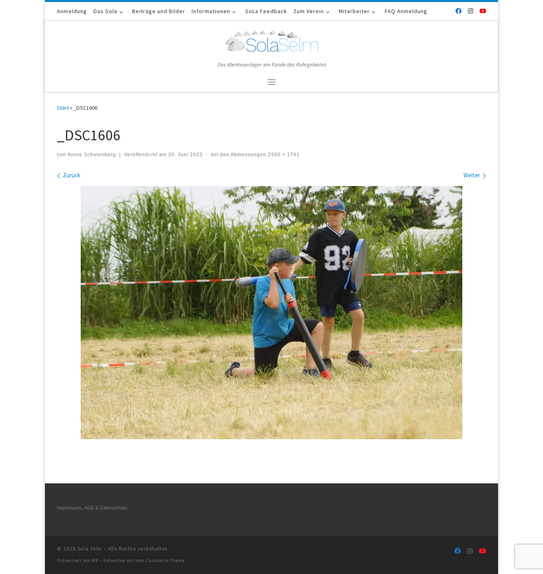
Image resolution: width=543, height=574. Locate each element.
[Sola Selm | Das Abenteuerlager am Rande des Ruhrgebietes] (271, 40)
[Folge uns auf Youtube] (482, 11)
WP (95, 560)
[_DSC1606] (271, 313)
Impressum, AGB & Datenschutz (92, 507)
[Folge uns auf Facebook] (459, 11)
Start (63, 107)
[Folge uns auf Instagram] (470, 11)
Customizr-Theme (165, 560)
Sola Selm (90, 548)
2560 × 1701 (283, 154)
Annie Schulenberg (92, 154)
